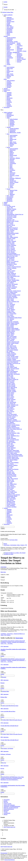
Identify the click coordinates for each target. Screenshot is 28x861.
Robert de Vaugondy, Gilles (13, 433)
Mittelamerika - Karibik (12, 41)
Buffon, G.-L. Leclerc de (12, 261)
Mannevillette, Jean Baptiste (13, 374)
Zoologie (9, 104)
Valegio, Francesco (11, 486)
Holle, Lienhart (10, 325)
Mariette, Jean (10, 375)
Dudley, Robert (10, 298)
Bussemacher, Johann (12, 264)
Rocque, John (10, 437)
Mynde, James (10, 400)
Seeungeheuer (10, 28)
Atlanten (6, 202)
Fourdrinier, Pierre (11, 312)
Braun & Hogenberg (11, 253)
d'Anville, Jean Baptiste (12, 284)
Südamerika (9, 40)
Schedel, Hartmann (11, 447)
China (8, 69)
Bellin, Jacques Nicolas (12, 229)
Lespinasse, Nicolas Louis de (13, 360)
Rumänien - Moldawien (19, 54)
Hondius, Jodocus (11, 331)
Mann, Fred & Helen (11, 372)
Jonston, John (10, 344)
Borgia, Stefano (10, 246)
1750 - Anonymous (4, 722)
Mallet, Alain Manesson (12, 371)
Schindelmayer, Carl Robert (13, 451)
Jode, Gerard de (10, 340)
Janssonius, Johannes (12, 337)
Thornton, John (10, 480)
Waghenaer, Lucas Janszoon (13, 494)
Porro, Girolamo (10, 418)
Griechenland (10, 57)
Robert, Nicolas (10, 434)
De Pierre (9, 289)
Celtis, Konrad (10, 272)
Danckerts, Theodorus (12, 286)
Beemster (3, 682)
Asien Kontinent (10, 67)
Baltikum (9, 47)
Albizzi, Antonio (10, 210)
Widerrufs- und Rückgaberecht (11, 807)
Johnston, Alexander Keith (13, 341)
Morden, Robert (10, 392)
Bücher (8, 33)
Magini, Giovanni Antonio (13, 368)
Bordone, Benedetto (11, 245)
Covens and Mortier (11, 281)
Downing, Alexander (12, 296)
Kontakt (5, 7)
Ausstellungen (7, 813)
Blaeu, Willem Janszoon (12, 237)
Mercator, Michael (11, 384)
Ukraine (8, 64)
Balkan (8, 45)
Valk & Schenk (10, 488)
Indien (8, 72)
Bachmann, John (10, 219)
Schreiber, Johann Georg (12, 457)
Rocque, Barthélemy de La (13, 435)
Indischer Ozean (10, 21)
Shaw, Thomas (10, 463)
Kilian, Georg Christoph (12, 349)
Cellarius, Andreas (11, 270)
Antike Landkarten (8, 112)
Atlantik (8, 22)
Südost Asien (10, 68)
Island (8, 59)
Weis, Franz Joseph (11, 498)
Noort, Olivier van (11, 403)
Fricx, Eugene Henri (11, 313)
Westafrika (9, 86)
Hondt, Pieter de (10, 332)
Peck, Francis (10, 410)
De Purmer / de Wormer (6, 754)
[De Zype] (3, 762)
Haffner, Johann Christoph (13, 323)
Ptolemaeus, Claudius (12, 419)
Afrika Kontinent (11, 80)
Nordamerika (10, 39)
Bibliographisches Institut (13, 233)
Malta (18, 47)
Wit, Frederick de (11, 502)
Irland (8, 60)
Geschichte (9, 102)
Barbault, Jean (10, 222)
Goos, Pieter (9, 320)
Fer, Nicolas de (10, 308)
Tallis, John (9, 477)
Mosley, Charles (10, 396)
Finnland (9, 55)
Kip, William (10, 351)
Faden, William (10, 307)
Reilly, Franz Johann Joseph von (14, 429)
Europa (18, 43)
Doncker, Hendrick (11, 293)
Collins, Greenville (11, 278)
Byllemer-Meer (4, 697)
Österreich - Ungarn (21, 51)
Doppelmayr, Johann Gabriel (13, 294)
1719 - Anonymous (4, 646)
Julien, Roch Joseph (11, 345)
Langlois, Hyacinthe (11, 353)
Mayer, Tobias (10, 376)
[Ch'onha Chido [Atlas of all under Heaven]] (11, 734)
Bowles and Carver (11, 250)
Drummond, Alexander (12, 297)
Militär (8, 96)
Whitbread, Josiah (11, 501)
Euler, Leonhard (10, 305)
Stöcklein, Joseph (11, 473)
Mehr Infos (3, 572)
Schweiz (19, 61)
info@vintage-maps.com (9, 827)
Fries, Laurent (10, 315)
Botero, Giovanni (11, 248)
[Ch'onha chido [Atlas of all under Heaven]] (11, 720)
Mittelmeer (9, 25)
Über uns (6, 802)
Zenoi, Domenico (11, 505)
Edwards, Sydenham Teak (13, 301)
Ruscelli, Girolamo (11, 442)
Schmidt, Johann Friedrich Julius (14, 454)
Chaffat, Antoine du (11, 273)
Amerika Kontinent (11, 37)
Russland (19, 56)
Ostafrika (9, 81)
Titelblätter (9, 92)
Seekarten (9, 20)
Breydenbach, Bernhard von (13, 254)
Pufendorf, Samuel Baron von (14, 421)
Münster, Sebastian (11, 399)
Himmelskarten (10, 18)
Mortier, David (10, 394)
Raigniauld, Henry (11, 423)
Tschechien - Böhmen (12, 52)
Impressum (6, 810)
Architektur (9, 106)
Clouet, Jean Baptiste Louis (13, 276)
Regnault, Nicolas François (13, 427)
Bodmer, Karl (10, 239)
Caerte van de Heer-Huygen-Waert (8, 711)
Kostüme (9, 100)
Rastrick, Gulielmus (11, 426)
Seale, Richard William (12, 459)
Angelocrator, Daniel (11, 215)
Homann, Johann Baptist (12, 328)
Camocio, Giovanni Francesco (14, 266)
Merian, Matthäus (11, 388)
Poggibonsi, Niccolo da (12, 415)
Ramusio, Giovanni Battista (13, 425)
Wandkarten (9, 31)
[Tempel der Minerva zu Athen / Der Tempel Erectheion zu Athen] (15, 554)
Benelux (19, 44)
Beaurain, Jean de (11, 225)
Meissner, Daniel (10, 380)
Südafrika (9, 84)
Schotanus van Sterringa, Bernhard (15, 455)
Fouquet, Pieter (10, 311)
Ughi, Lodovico (10, 485)
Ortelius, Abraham (11, 406)
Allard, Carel (10, 211)
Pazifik (8, 24)
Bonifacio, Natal (10, 242)
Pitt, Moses (9, 413)
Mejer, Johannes (10, 382)
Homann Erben (10, 327)
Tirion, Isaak (9, 482)
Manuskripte (9, 32)
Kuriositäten (9, 29)
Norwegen (19, 49)
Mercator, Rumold (11, 386)
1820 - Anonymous (4, 737)
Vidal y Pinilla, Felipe (12, 492)
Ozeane (8, 189)
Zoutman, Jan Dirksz (11, 506)
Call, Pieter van (10, 265)
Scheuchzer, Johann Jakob (13, 450)
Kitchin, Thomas (10, 352)
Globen (8, 35)
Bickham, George (11, 234)
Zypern (8, 51)
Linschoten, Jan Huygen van (13, 363)
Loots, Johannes (10, 366)
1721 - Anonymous (4, 664)
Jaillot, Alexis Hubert (12, 336)
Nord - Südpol (10, 26)
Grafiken (6, 508)
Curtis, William (10, 282)
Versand (5, 811)
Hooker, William (10, 333)
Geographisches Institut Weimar (14, 317)
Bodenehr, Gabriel (11, 238)
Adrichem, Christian (11, 209)
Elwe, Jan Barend (11, 304)
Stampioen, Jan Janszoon (12, 469)
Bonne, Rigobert (10, 243)
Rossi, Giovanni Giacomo (13, 439)
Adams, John (10, 207)
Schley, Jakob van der (12, 453)
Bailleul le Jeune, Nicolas (13, 221)
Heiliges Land (10, 71)
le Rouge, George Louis (12, 358)
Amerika (6, 36)
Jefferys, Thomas (11, 339)
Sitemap (5, 814)
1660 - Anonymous (4, 680)
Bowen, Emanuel (11, 249)
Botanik (8, 99)
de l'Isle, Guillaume (11, 288)
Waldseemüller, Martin (12, 496)
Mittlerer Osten (10, 75)
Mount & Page (10, 398)
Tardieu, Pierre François (12, 478)
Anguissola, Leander (11, 217)
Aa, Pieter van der (11, 206)
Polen (18, 52)
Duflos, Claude (10, 300)
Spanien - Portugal (21, 59)
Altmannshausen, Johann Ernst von (15, 214)
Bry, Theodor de (10, 258)
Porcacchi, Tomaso (11, 417)
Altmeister (9, 94)
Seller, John (9, 461)
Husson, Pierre (10, 335)
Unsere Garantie (7, 803)
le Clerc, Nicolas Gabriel (12, 356)
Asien (5, 65)
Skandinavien (20, 57)
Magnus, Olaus (10, 370)
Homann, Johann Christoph (13, 329)
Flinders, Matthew (11, 309)
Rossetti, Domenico (11, 438)
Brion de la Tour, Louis (12, 256)
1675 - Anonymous (4, 782)
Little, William (10, 364)
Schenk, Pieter (10, 449)
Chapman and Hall (11, 274)
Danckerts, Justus (11, 285)
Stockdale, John (10, 472)
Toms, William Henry (12, 484)
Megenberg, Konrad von (12, 379)
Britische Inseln (10, 49)
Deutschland (9, 44)
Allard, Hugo (10, 213)
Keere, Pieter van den (12, 347)
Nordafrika (9, 83)
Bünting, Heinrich (11, 262)
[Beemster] (3, 677)
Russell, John (10, 443)
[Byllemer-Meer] (5, 691)
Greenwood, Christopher (12, 321)
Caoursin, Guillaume (11, 268)
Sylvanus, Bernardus (11, 476)
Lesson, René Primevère (12, 362)
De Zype (2, 768)
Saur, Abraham (10, 446)
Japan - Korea (10, 73)
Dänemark (9, 53)
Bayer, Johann (10, 223)
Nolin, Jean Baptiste (11, 402)
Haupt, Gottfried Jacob (12, 324)
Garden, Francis (10, 316)
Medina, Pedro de (11, 378)
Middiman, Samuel (11, 390)
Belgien (8, 48)
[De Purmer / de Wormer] (7, 748)
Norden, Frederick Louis (12, 404)
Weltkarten (9, 17)
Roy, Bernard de (10, 441)
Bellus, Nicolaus (10, 230)
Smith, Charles (10, 466)
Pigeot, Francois (10, 411)
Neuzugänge (7, 524)
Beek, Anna (9, 226)
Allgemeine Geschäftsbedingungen (12, 806)
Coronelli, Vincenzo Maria (13, 280)
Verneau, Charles (11, 490)
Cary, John (9, 269)
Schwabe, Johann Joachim (13, 458)
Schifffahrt (9, 95)
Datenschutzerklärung (9, 809)
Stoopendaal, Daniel (11, 474)
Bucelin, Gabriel (10, 260)
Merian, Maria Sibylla (12, 387)
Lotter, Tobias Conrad (12, 367)
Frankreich (9, 56)
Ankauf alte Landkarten (9, 805)
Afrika (5, 79)
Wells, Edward (10, 500)
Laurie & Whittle (11, 355)
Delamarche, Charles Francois (14, 290)
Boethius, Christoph (11, 241)
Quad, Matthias (10, 422)
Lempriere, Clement (11, 359)
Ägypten (9, 87)
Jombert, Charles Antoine (13, 343)
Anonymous (9, 218)
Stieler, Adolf (10, 470)
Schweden (19, 60)
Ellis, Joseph (9, 303)
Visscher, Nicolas (11, 493)
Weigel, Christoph (11, 497)
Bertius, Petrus (10, 231)
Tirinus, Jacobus (10, 481)
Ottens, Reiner (10, 407)
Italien (8, 61)
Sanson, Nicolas (10, 445)
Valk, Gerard (10, 489)
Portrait (8, 103)
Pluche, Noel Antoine (12, 414)
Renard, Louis (10, 430)
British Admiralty (11, 257)
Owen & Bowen (10, 408)
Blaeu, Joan (9, 235)
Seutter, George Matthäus (13, 462)
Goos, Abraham (10, 319)
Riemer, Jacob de (11, 431)
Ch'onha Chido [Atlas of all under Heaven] (9, 740)
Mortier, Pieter (10, 395)
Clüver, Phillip (10, 277)
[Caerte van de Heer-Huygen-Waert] (9, 705)
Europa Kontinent (11, 43)
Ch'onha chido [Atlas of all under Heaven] (9, 725)
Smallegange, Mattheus (12, 465)
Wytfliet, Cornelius (11, 504)
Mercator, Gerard (11, 383)
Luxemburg (19, 45)
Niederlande (20, 48)
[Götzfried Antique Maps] (7, 12)
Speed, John (9, 468)
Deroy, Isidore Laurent (12, 292)
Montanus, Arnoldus (11, 391)
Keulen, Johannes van (12, 348)
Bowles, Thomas (11, 252)
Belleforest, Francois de (12, 227)
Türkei (8, 63)
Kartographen (7, 205)
